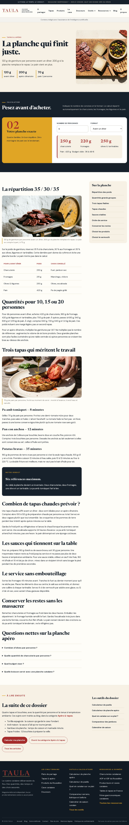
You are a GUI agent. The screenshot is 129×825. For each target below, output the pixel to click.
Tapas (51, 11)
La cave (70, 10)
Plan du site (54, 821)
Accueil (19, 821)
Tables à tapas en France (111, 790)
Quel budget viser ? (14, 663)
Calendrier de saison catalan (78, 803)
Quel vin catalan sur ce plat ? (105, 716)
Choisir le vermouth (101, 237)
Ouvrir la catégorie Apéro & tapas (48, 740)
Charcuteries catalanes (110, 774)
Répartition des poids (102, 192)
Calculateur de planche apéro (105, 710)
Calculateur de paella (102, 705)
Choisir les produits (101, 231)
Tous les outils (76, 809)
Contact (45, 821)
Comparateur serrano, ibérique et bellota (79, 796)
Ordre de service (99, 220)
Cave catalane (48, 787)
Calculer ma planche (14, 740)
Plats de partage (49, 774)
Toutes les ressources (111, 803)
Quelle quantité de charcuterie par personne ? (27, 655)
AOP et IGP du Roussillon (111, 778)
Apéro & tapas (65, 715)
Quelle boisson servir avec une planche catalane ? (29, 671)
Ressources (103, 11)
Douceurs (80, 11)
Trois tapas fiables (100, 203)
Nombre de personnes (67, 123)
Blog (115, 11)
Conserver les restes (101, 226)
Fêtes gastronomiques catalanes (110, 797)
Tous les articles (12, 748)
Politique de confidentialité (84, 821)
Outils (90, 11)
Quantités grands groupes (104, 198)
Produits (61, 11)
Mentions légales (67, 821)
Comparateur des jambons (104, 722)
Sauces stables (99, 215)
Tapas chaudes (99, 209)
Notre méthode (34, 821)
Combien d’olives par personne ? (20, 647)
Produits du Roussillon (51, 783)
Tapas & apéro (48, 778)
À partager (41, 10)
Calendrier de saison (101, 727)
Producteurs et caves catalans (110, 785)
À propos (123, 10)
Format (94, 123)
